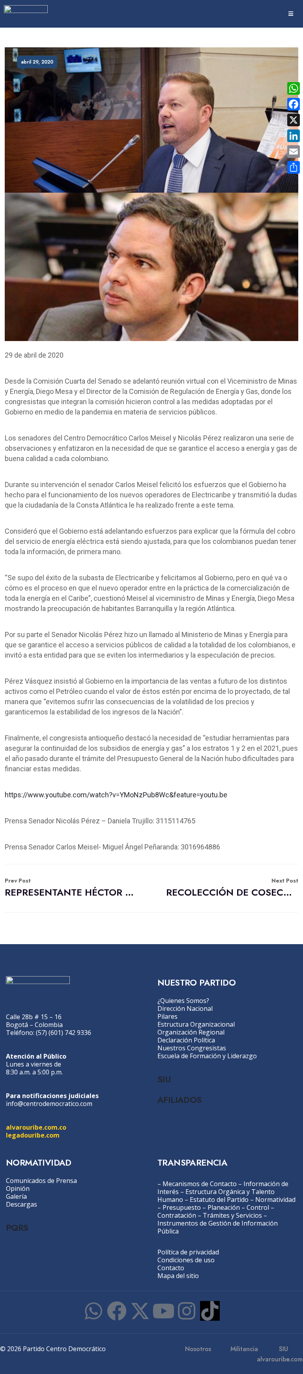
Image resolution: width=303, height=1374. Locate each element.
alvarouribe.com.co (36, 1127)
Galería (16, 1196)
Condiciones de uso (186, 1260)
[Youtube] (163, 1311)
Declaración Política (186, 1040)
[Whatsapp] (93, 1311)
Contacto (170, 1267)
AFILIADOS (179, 1099)
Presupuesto (182, 1207)
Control (258, 1207)
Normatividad (275, 1199)
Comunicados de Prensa (41, 1180)
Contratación (176, 1215)
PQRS (17, 1227)
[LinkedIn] (293, 136)
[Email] (293, 151)
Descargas (21, 1204)
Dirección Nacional (185, 1008)
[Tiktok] (210, 1311)
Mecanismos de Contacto (200, 1183)
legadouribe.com (33, 1135)
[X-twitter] (140, 1311)
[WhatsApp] (293, 88)
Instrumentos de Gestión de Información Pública (217, 1227)
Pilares (167, 1016)
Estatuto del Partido (219, 1199)
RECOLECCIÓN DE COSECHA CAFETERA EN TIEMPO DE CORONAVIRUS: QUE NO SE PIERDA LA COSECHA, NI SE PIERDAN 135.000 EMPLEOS (232, 888)
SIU (163, 1079)
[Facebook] (117, 1311)
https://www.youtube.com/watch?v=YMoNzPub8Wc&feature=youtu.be (116, 795)
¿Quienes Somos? (183, 1000)
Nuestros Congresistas (191, 1048)
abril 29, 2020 (37, 62)
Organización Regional (190, 1032)
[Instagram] (186, 1311)
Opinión (18, 1188)
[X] (293, 120)
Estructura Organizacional (196, 1024)
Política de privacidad (188, 1252)
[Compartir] (293, 167)
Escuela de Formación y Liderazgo (207, 1056)
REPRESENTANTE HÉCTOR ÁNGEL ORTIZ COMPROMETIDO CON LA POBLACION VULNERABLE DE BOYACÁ (71, 888)
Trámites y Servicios (232, 1215)
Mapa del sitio (178, 1275)
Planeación (224, 1207)
